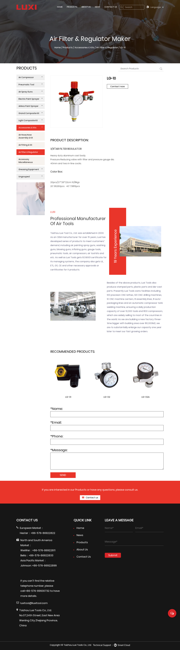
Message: (59, 450)
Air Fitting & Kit (25, 145)
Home (60, 6)
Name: (56, 408)
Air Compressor (26, 77)
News (97, 6)
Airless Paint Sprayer (28, 106)
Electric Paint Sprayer (29, 99)
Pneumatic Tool (26, 84)
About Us (86, 6)
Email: (56, 422)
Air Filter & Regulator (107, 47)
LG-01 (68, 397)
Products (72, 6)
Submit (112, 555)
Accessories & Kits (84, 47)
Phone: (56, 436)
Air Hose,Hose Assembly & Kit (26, 136)
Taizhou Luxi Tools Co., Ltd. (78, 645)
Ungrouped (24, 176)
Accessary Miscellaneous (26, 161)
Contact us (91, 497)
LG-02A (146, 397)
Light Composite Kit (28, 120)
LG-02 (107, 397)
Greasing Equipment (29, 169)
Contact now (117, 86)
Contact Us (110, 6)
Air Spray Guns (26, 91)
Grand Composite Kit (29, 113)
